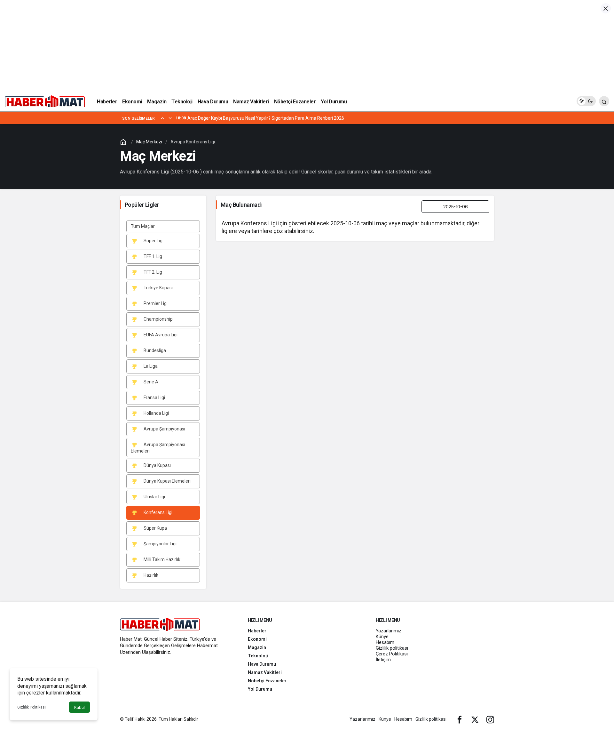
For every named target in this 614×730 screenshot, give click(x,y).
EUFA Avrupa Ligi (160, 334)
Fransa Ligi (154, 397)
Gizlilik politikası (392, 648)
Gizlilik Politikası (31, 707)
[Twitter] (475, 719)
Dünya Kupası (157, 465)
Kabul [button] (79, 707)
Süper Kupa (155, 528)
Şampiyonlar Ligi (160, 543)
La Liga (150, 366)
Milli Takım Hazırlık (161, 559)
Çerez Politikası (392, 654)
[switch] (586, 101)
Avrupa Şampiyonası (164, 428)
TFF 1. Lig (152, 256)
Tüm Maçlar (143, 226)
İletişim (383, 659)
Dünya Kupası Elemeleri (167, 481)
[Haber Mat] (45, 101)
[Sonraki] (170, 118)
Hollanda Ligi (156, 413)
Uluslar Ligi (154, 496)
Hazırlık (150, 575)
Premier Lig (155, 303)
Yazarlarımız (388, 631)
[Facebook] (459, 719)
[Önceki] (162, 118)
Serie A (150, 381)
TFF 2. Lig (152, 272)
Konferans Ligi (157, 512)
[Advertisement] (307, 45)
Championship (158, 319)
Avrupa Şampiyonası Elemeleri (158, 447)
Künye (382, 636)
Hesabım (385, 642)
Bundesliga (154, 350)
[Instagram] (490, 719)
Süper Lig (152, 240)
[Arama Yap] (604, 101)
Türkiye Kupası (158, 287)
